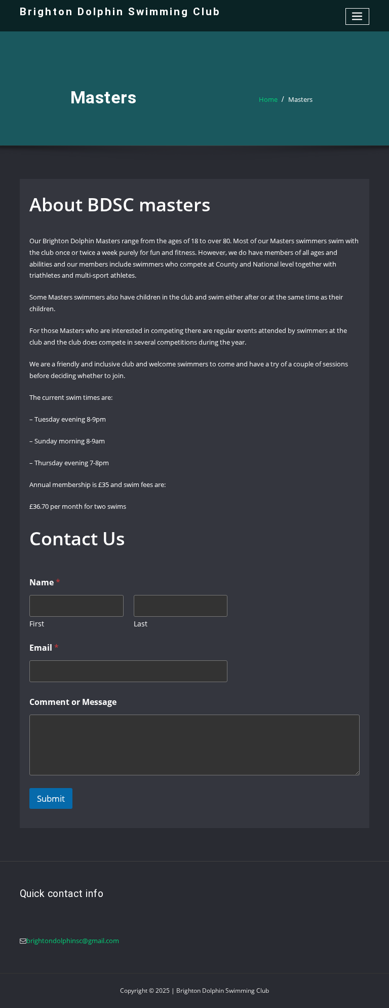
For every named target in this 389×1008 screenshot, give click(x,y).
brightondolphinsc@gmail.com (72, 940)
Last (140, 623)
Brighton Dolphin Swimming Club (120, 12)
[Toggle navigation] (357, 16)
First (36, 623)
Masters (300, 99)
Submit (51, 798)
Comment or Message (72, 702)
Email (44, 648)
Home (268, 99)
